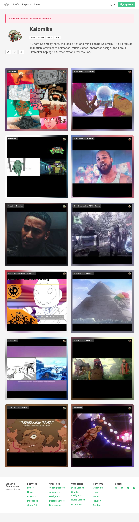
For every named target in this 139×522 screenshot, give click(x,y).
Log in (111, 4)
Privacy (97, 500)
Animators (54, 492)
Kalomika (41, 29)
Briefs (15, 4)
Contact (97, 505)
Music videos (78, 499)
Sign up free (126, 4)
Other (57, 37)
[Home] (6, 5)
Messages (32, 500)
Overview (98, 487)
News (37, 4)
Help (95, 492)
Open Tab (32, 505)
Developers (55, 505)
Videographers (57, 487)
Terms (96, 496)
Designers (54, 496)
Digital (49, 37)
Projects (26, 4)
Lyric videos (77, 487)
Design (41, 37)
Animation (76, 504)
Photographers (57, 500)
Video (33, 37)
